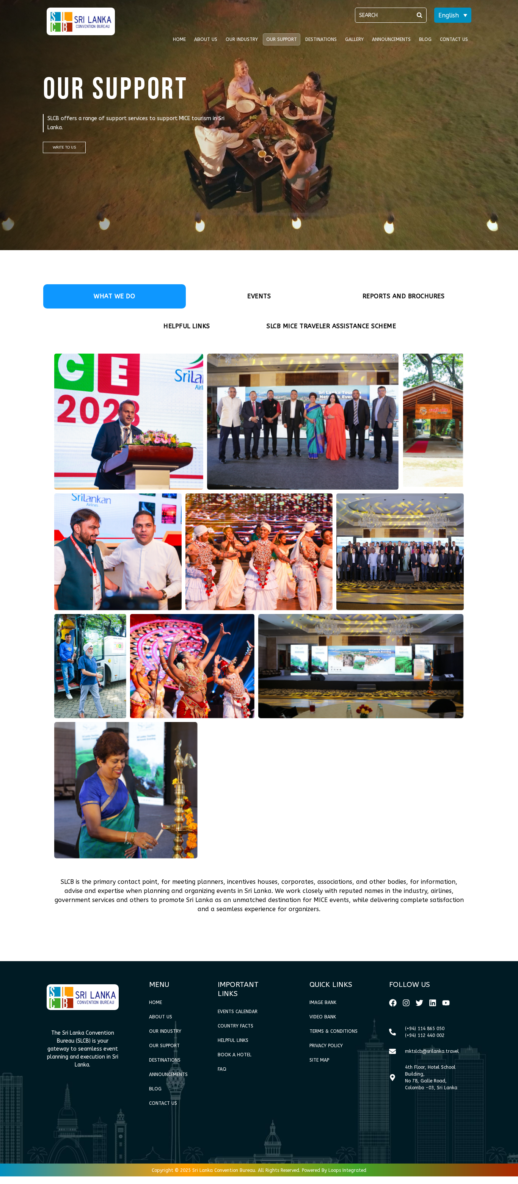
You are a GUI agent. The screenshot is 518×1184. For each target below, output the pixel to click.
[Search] (419, 15)
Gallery (354, 39)
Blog (425, 39)
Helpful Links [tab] (186, 326)
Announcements (391, 39)
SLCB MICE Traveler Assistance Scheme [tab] (331, 326)
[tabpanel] (259, 636)
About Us (205, 39)
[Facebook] (393, 1003)
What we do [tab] (114, 296)
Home (179, 39)
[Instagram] (406, 1003)
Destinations (321, 39)
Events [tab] (259, 296)
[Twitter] (419, 1003)
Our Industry (242, 39)
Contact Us (454, 39)
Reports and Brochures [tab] (404, 296)
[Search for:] (390, 15)
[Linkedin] (432, 1003)
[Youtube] (446, 1003)
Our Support (281, 39)
